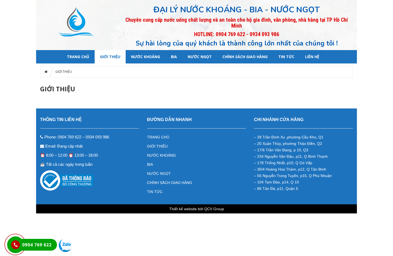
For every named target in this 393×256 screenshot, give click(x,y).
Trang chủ (78, 56)
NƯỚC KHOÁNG (145, 56)
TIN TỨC (155, 192)
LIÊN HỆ (312, 56)
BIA (174, 56)
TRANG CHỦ (158, 137)
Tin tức (286, 56)
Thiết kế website (183, 209)
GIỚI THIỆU (110, 56)
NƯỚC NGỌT (200, 56)
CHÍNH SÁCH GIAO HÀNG (245, 56)
